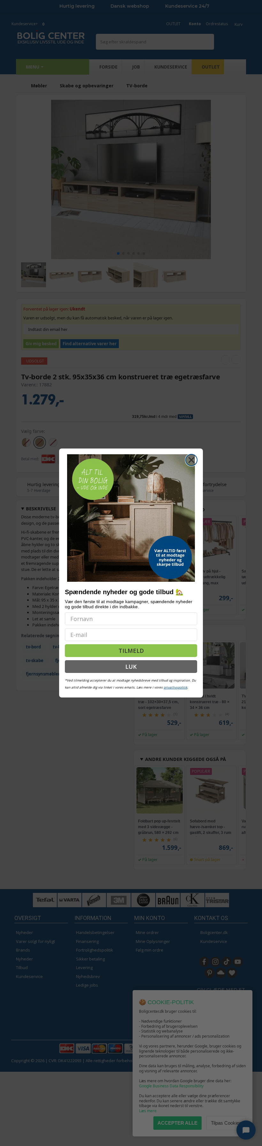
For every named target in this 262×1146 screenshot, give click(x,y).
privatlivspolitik (175, 687)
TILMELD (131, 650)
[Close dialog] (191, 460)
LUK (131, 666)
